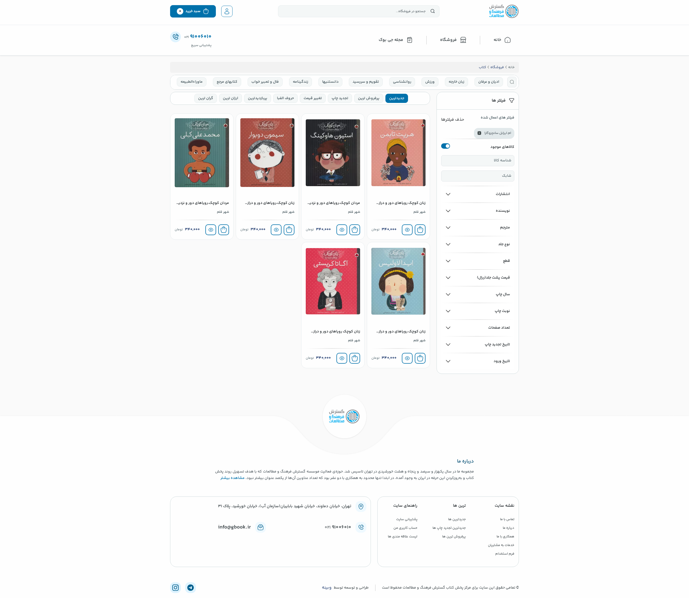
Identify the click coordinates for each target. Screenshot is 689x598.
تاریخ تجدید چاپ (497, 344)
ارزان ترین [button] (230, 98)
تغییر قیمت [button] (313, 98)
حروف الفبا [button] (285, 98)
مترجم (505, 228)
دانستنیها (330, 82)
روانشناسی (402, 82)
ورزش (430, 82)
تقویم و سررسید (366, 82)
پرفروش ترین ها (454, 536)
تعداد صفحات (499, 328)
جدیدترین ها (457, 519)
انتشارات (503, 194)
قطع (506, 261)
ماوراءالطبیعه (192, 82)
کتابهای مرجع (227, 82)
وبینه (327, 588)
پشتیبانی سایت (406, 519)
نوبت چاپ (502, 311)
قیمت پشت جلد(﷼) (493, 278)
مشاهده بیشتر (232, 478)
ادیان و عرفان (488, 82)
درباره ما (508, 528)
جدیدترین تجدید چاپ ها (449, 528)
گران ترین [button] (205, 98)
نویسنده (503, 211)
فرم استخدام (504, 554)
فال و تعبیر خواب (265, 82)
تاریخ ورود (502, 361)
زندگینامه (300, 82)
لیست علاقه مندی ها (402, 536)
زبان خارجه (456, 82)
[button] (512, 82)
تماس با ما (507, 519)
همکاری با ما (505, 536)
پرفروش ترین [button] (368, 98)
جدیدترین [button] (396, 98)
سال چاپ (503, 294)
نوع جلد (504, 244)
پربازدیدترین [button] (257, 98)
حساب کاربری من (405, 528)
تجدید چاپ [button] (340, 98)
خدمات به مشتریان (501, 545)
